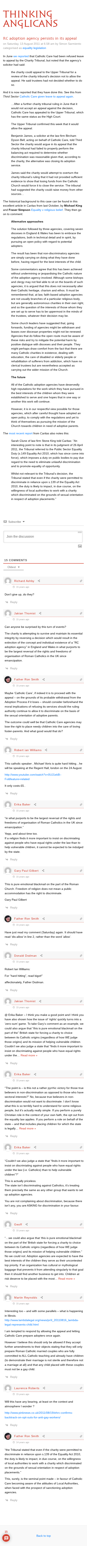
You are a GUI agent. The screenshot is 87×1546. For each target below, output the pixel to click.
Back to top (43, 1535)
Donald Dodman (25, 955)
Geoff (18, 1224)
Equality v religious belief (47, 209)
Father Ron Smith (26, 679)
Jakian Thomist (25, 613)
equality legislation (34, 48)
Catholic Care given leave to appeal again (46, 96)
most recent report (21, 433)
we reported (21, 56)
